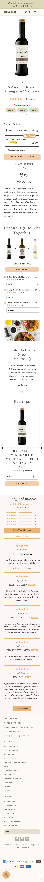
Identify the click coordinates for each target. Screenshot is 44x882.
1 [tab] (22, 392)
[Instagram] (22, 839)
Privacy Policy (10, 758)
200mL (22, 110)
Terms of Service (11, 771)
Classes (7, 791)
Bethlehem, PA (10, 805)
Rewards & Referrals (12, 779)
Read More (22, 385)
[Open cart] (35, 12)
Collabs (7, 787)
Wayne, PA (8, 817)
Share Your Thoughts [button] (22, 530)
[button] (16, 99)
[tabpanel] (22, 355)
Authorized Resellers (12, 821)
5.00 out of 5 (28, 504)
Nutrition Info (24, 182)
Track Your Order (11, 750)
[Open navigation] (39, 12)
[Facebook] (17, 839)
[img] (22, 545)
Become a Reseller (11, 746)
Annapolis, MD (10, 801)
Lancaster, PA (9, 809)
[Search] (30, 12)
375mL (10, 110)
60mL (34, 110)
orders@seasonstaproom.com (16, 736)
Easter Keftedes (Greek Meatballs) (22, 354)
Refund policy (9, 775)
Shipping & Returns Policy (15, 763)
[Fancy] (27, 839)
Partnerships (9, 783)
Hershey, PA (9, 813)
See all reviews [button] (22, 708)
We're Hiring (9, 754)
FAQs (6, 767)
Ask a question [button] (22, 536)
